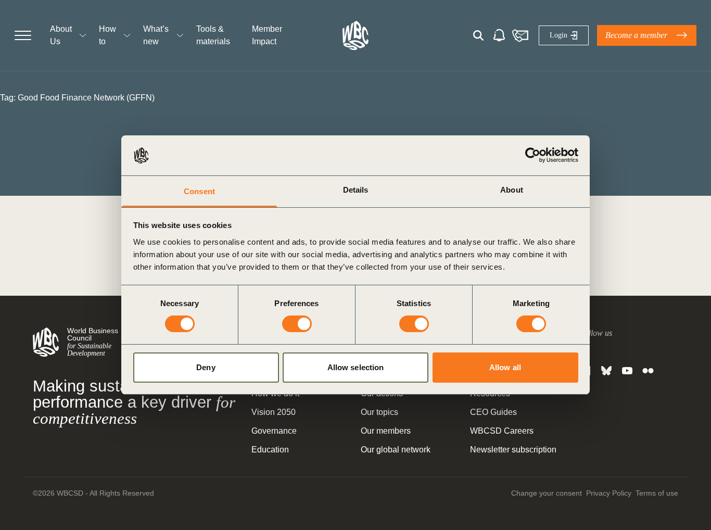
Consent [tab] (199, 191)
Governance (274, 430)
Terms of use (657, 493)
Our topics (379, 412)
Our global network (395, 449)
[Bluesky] (606, 370)
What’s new (156, 35)
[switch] (297, 324)
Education (270, 449)
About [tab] (511, 189)
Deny (205, 367)
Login (558, 35)
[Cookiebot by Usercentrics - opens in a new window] (532, 155)
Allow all (505, 367)
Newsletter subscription (513, 449)
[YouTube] (627, 370)
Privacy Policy (608, 493)
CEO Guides (493, 412)
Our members (386, 430)
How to (107, 35)
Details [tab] (356, 189)
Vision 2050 (273, 412)
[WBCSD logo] (355, 35)
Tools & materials (213, 35)
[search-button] (478, 35)
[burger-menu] (23, 35)
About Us (61, 35)
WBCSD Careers (502, 430)
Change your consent (546, 493)
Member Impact (267, 35)
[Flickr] (648, 370)
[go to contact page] (520, 35)
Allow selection (355, 367)
